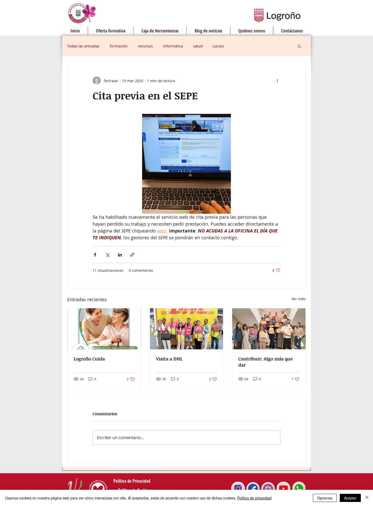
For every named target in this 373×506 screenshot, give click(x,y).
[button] (299, 46)
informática (173, 45)
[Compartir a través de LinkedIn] (119, 254)
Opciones (324, 497)
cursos (218, 45)
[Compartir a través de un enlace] (132, 254)
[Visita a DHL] (186, 328)
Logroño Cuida (89, 359)
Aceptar (350, 497)
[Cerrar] (367, 498)
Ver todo (299, 298)
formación (119, 45)
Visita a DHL (169, 359)
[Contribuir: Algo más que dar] (269, 328)
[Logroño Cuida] (104, 328)
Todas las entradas (83, 45)
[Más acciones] (277, 81)
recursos (145, 45)
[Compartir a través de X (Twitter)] (107, 254)
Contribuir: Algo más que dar (265, 362)
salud (197, 45)
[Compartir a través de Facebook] (95, 254)
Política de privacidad (254, 497)
